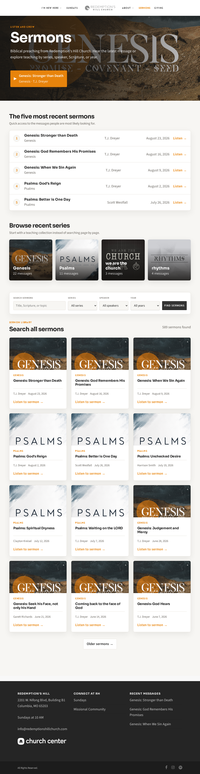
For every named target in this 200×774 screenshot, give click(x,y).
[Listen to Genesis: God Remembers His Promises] (100, 354)
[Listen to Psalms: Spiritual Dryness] (38, 501)
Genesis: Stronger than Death (37, 381)
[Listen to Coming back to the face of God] (100, 577)
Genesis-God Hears (153, 604)
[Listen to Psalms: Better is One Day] (100, 429)
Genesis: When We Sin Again (161, 381)
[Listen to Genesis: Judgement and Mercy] (162, 501)
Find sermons (174, 306)
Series (72, 297)
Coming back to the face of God (97, 606)
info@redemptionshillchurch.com (42, 729)
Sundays (80, 700)
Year (133, 297)
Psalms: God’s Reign (30, 456)
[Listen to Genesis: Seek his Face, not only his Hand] (38, 577)
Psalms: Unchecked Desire (159, 456)
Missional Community (89, 709)
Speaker (104, 297)
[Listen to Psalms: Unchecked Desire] (162, 429)
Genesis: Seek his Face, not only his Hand (35, 606)
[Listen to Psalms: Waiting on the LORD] (100, 501)
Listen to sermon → (28, 401)
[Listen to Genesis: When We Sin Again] (162, 354)
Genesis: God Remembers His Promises (100, 383)
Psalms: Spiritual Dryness (33, 528)
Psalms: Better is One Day (96, 456)
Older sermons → (100, 643)
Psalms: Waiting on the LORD (99, 528)
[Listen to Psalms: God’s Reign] (38, 429)
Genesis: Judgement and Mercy (158, 530)
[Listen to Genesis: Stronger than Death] (38, 354)
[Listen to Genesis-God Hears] (162, 577)
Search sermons (23, 297)
